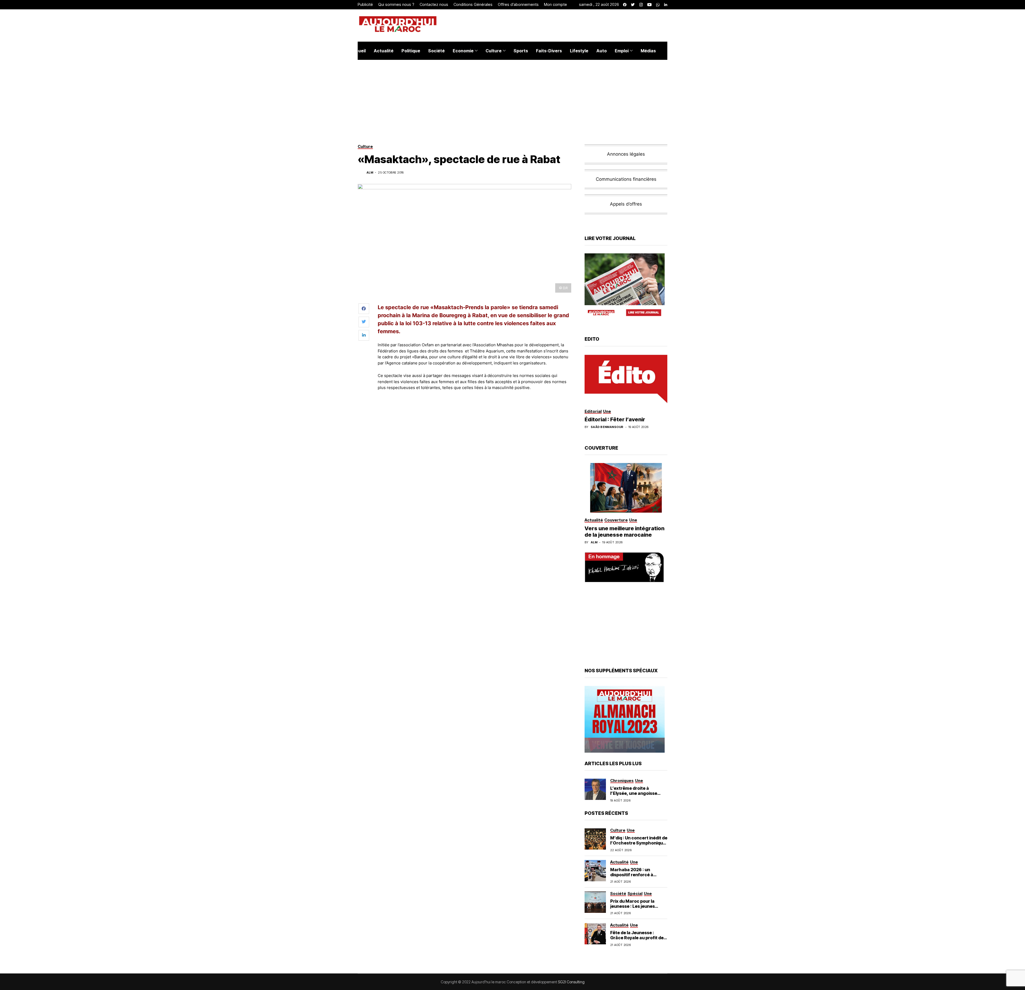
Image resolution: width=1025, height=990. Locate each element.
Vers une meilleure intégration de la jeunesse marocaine (624, 531)
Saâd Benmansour (607, 427)
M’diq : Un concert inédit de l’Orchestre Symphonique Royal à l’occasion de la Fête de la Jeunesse (638, 845)
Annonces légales (626, 154)
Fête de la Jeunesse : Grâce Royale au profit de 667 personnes (637, 937)
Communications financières (626, 179)
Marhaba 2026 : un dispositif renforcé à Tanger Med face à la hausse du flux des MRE (635, 877)
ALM (369, 172)
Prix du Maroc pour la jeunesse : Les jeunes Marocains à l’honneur (634, 906)
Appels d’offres (626, 204)
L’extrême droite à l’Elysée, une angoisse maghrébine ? (633, 793)
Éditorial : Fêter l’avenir (615, 419)
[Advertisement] (475, 410)
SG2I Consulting (571, 982)
